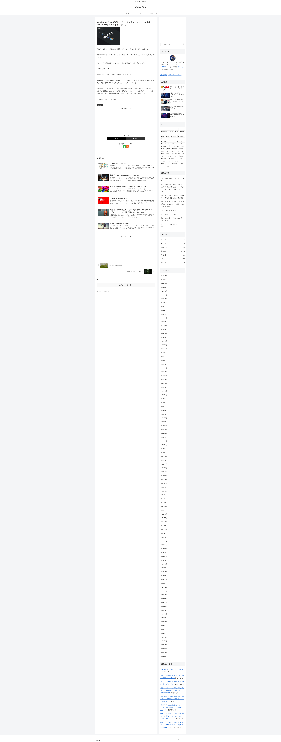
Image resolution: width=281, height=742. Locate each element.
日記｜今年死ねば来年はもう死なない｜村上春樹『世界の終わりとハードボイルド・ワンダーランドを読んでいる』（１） (172, 188)
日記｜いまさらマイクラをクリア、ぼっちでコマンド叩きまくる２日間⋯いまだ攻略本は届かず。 (172, 690)
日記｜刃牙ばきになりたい (169, 210)
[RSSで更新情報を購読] (127, 146)
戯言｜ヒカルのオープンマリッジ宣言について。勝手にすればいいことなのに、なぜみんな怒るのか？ (172, 716)
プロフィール (166, 67)
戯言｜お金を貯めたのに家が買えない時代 (172, 179)
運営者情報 (163, 75)
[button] (135, 138)
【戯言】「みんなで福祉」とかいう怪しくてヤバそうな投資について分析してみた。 (172, 707)
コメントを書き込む (126, 285)
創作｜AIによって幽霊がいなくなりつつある (172, 225)
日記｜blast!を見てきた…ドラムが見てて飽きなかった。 (172, 219)
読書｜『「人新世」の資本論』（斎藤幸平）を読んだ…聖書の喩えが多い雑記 (172, 197)
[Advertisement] (126, 120)
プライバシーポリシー (174, 75)
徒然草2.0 (100, 105)
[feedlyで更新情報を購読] (124, 146)
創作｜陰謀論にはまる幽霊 (169, 214)
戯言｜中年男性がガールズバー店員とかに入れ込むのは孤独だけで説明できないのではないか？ (172, 204)
